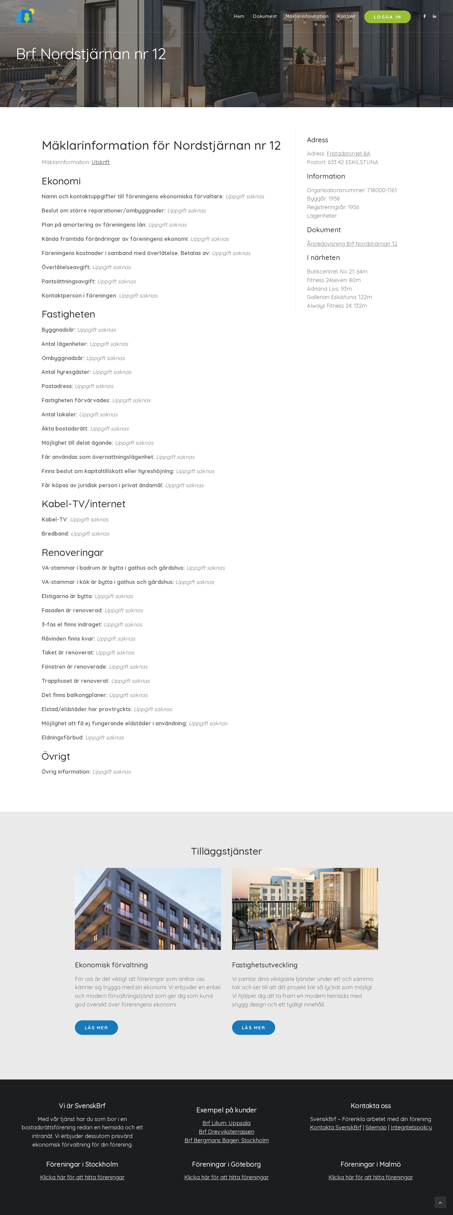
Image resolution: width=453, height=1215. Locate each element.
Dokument (265, 16)
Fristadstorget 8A (348, 153)
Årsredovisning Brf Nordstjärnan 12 (352, 243)
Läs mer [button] (96, 1028)
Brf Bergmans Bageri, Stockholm (227, 1140)
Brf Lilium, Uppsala (226, 1123)
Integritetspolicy (411, 1127)
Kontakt (346, 16)
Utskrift (101, 162)
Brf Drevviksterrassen (226, 1131)
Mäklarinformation (307, 16)
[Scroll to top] (440, 1201)
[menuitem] (239, 16)
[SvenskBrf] (25, 16)
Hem (239, 16)
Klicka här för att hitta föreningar (82, 1177)
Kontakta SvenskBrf (335, 1127)
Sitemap (376, 1127)
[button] (426, 16)
